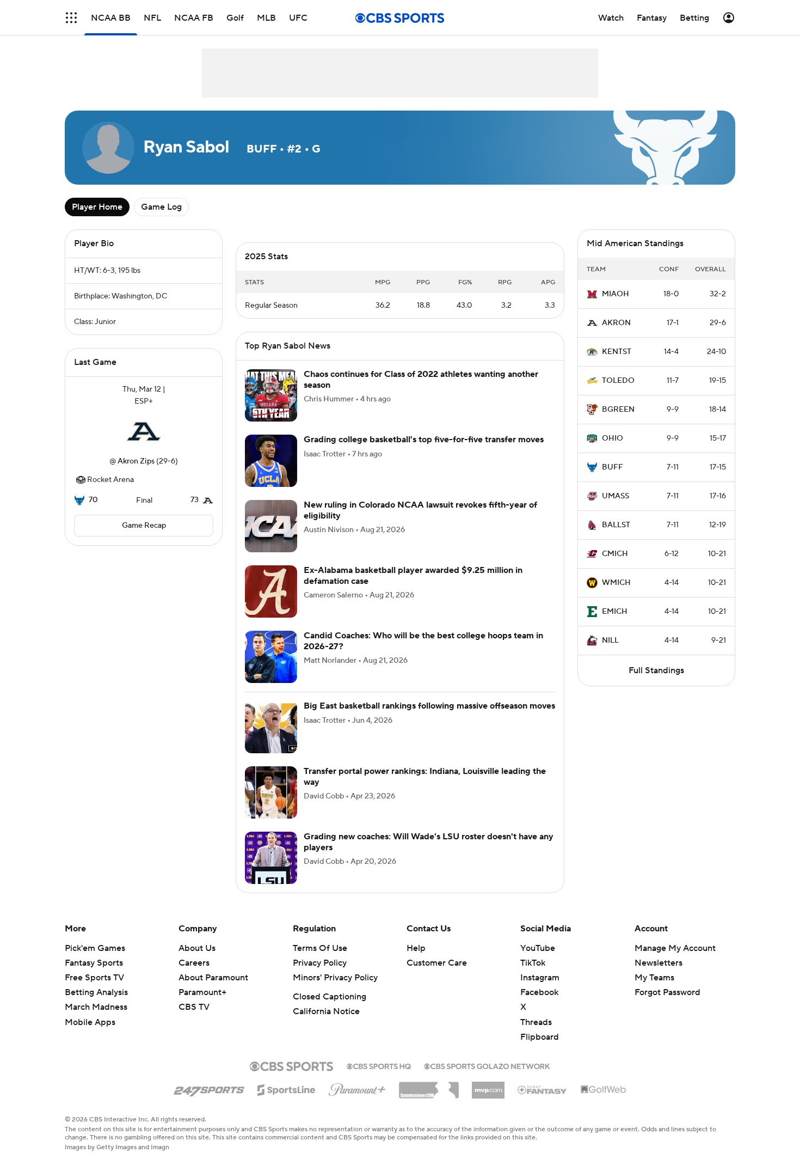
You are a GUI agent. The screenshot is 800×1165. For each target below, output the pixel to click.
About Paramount (213, 977)
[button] (71, 17)
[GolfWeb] (603, 1089)
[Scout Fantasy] (543, 1089)
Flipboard (539, 1037)
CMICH (615, 554)
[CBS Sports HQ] (379, 1065)
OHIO (612, 438)
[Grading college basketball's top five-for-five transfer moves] (271, 461)
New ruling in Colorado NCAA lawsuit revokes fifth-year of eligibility (420, 510)
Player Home (97, 207)
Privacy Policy (320, 962)
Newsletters (658, 962)
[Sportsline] (286, 1088)
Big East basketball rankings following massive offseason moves (429, 705)
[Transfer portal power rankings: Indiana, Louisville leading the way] (271, 792)
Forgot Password (667, 992)
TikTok (532, 962)
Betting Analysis (96, 992)
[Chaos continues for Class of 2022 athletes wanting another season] (271, 395)
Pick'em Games (95, 948)
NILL (610, 640)
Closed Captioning (329, 996)
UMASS (615, 496)
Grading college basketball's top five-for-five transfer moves (424, 439)
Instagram (539, 977)
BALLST (616, 525)
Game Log (161, 207)
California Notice (326, 1011)
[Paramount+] (357, 1087)
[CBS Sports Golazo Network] (487, 1065)
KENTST (616, 352)
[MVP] (488, 1086)
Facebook (539, 992)
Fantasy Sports (94, 962)
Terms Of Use (320, 948)
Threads (536, 1022)
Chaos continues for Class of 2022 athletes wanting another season (421, 379)
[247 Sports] (209, 1088)
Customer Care (437, 962)
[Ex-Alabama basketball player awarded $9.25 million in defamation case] (271, 591)
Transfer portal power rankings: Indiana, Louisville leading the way (425, 776)
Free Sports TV (94, 977)
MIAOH (615, 294)
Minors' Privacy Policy (335, 977)
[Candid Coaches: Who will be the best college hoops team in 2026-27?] (271, 657)
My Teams (654, 977)
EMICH (614, 612)
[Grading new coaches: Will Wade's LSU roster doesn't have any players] (271, 858)
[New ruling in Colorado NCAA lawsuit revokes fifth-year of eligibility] (271, 526)
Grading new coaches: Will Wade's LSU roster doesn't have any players (428, 841)
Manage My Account (675, 948)
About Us (197, 948)
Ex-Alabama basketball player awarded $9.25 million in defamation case (413, 575)
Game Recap (144, 525)
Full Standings (656, 670)
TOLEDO (618, 381)
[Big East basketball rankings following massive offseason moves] (271, 727)
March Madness (96, 1007)
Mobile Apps (90, 1022)
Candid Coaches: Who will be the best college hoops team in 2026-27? (423, 640)
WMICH (616, 583)
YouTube (537, 948)
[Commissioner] (429, 1086)
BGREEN (618, 409)
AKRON (616, 323)
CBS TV (194, 1007)
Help (416, 948)
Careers (194, 962)
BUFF (612, 467)
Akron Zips (136, 461)
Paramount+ (202, 992)
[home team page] (143, 431)
